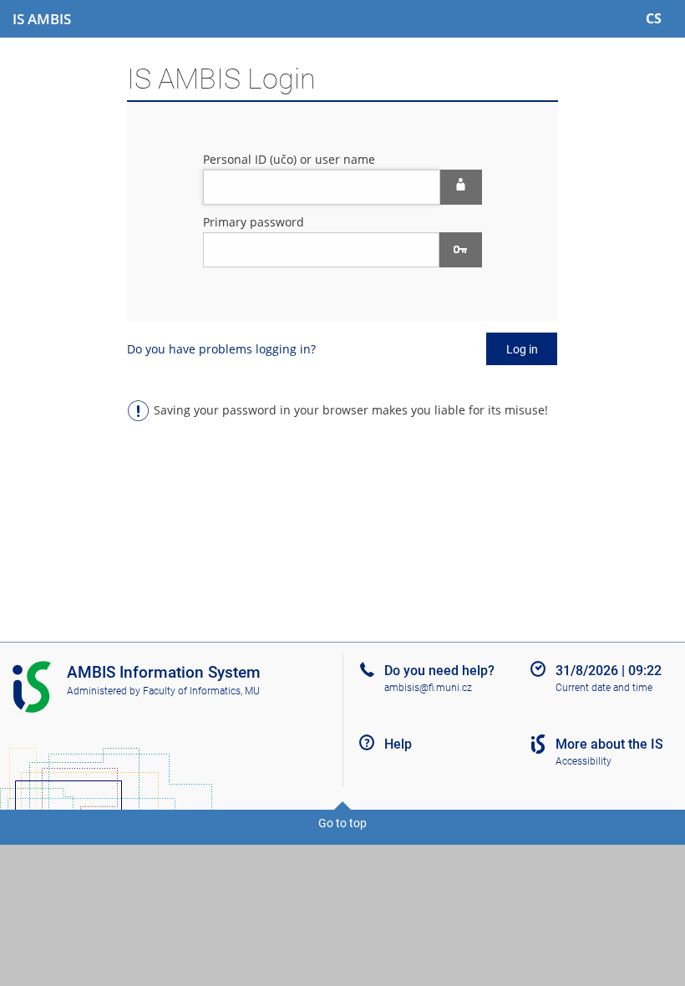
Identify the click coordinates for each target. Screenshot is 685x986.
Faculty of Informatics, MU (201, 691)
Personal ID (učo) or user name (289, 159)
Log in (522, 349)
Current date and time (604, 688)
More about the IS (609, 744)
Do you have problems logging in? (221, 349)
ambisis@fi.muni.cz (428, 688)
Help (398, 744)
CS (654, 18)
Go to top (342, 823)
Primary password (253, 222)
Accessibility (583, 761)
